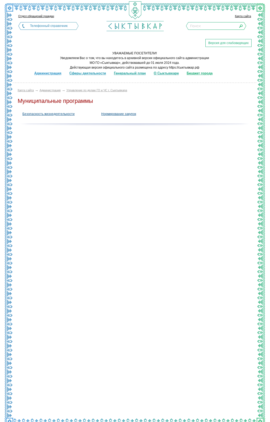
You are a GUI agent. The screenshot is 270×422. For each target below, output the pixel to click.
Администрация (50, 90)
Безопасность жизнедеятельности (48, 114)
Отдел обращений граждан (36, 16)
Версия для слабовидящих (228, 43)
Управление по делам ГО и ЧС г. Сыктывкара (96, 90)
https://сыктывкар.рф (184, 67)
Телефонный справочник (49, 26)
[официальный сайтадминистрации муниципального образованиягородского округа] (135, 26)
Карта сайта (243, 16)
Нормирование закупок (118, 114)
